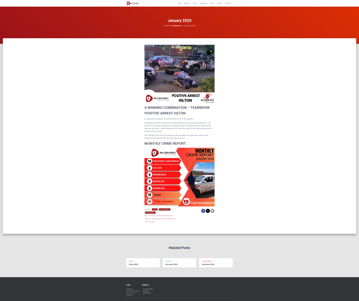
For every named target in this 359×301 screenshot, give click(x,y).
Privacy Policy (130, 293)
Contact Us (228, 3)
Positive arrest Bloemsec (168, 219)
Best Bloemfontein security (165, 215)
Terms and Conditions (132, 291)
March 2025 (133, 264)
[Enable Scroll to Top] (355, 297)
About (212, 3)
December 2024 (171, 264)
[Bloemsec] (133, 3)
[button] (189, 3)
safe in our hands (150, 222)
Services (186, 3)
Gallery (219, 3)
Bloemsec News (206, 261)
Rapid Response (150, 212)
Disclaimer (129, 289)
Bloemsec (148, 219)
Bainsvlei (168, 261)
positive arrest (156, 219)
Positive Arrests (164, 209)
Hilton (155, 209)
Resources (203, 3)
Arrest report (152, 215)
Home (179, 3)
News (194, 3)
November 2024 (208, 264)
